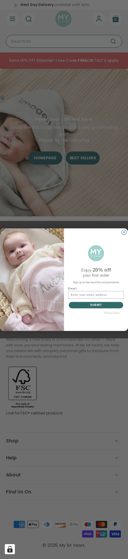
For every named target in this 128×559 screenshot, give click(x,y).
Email (72, 288)
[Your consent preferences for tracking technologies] (10, 549)
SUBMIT (96, 304)
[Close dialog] (124, 232)
